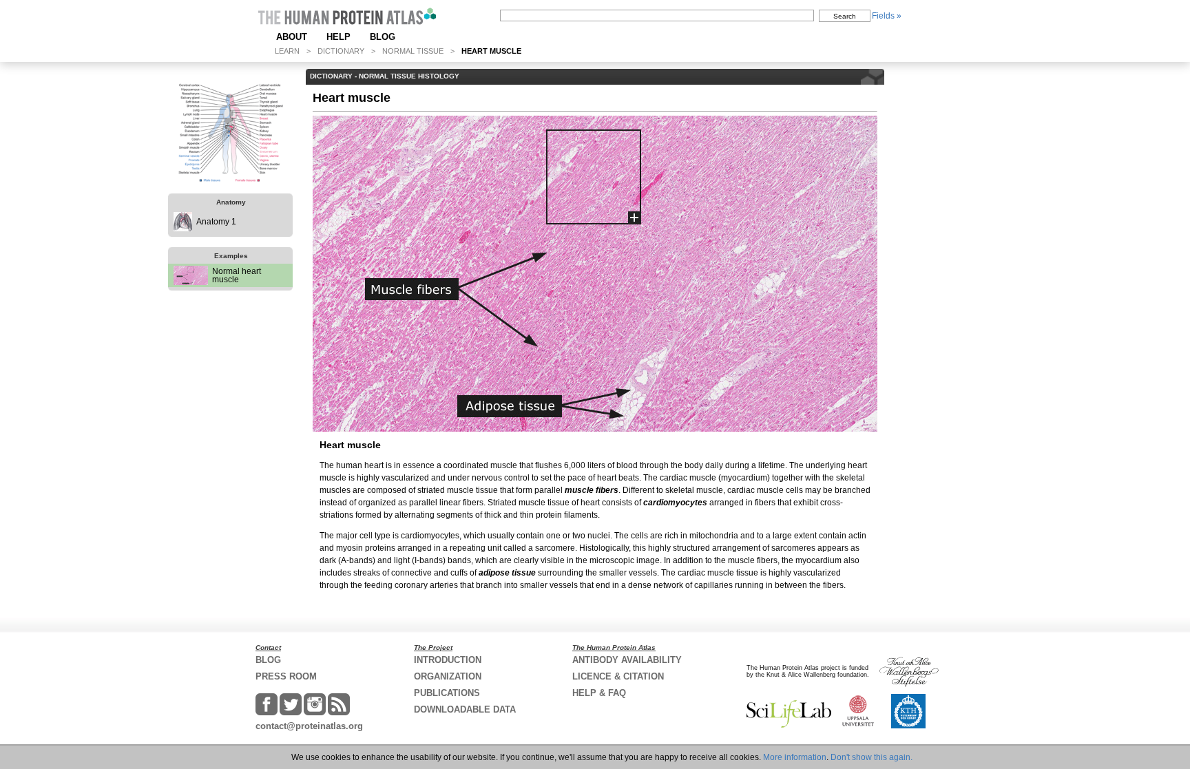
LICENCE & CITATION (618, 676)
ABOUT (291, 37)
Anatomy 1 (216, 222)
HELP (338, 37)
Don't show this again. (871, 757)
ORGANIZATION (447, 676)
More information (794, 757)
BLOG (382, 37)
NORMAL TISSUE (412, 51)
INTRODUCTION (447, 660)
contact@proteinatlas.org (309, 726)
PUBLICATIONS (447, 693)
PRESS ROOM (286, 676)
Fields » (886, 16)
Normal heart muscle (236, 275)
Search (844, 16)
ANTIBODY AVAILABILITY (627, 660)
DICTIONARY (340, 51)
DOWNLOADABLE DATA (465, 709)
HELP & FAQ (599, 693)
